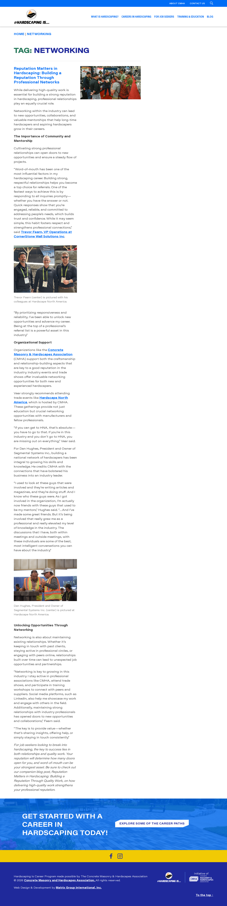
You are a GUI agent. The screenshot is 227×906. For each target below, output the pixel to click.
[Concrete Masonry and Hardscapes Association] (201, 879)
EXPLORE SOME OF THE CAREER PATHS (152, 823)
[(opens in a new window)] (111, 856)
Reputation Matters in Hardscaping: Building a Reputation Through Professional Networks (37, 75)
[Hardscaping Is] (171, 877)
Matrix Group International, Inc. (79, 887)
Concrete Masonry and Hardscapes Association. (60, 880)
